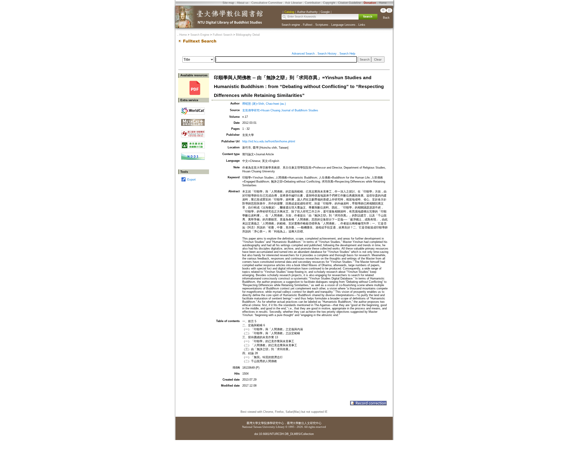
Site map (228, 2)
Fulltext (307, 24)
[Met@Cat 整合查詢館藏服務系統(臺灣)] (193, 121)
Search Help (347, 53)
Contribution (312, 2)
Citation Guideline (349, 2)
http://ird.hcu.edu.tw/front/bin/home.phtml (268, 141)
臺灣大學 (252, 423)
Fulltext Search (222, 34)
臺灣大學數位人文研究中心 (304, 423)
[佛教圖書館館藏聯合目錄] (193, 143)
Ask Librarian (293, 2)
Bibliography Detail (248, 34)
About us (242, 2)
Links (361, 24)
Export (191, 179)
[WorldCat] (193, 110)
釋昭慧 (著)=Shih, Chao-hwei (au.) (264, 103)
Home (383, 2)
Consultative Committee (266, 2)
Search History (327, 53)
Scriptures (321, 24)
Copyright (329, 2)
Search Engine (199, 34)
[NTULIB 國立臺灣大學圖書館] (193, 132)
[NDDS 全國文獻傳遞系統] (193, 159)
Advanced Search (303, 53)
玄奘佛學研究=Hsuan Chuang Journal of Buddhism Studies (280, 110)
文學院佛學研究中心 (271, 423)
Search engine (291, 24)
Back (386, 17)
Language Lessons (343, 24)
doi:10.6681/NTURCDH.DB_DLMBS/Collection (284, 434)
